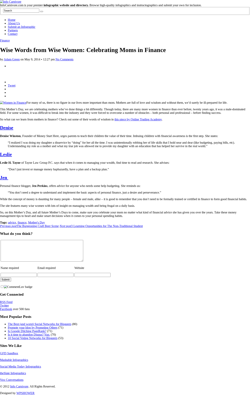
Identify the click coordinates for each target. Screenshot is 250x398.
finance (22, 222)
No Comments (64, 59)
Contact (12, 33)
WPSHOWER (25, 393)
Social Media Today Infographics (20, 366)
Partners (13, 30)
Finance (5, 40)
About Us (14, 23)
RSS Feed (6, 302)
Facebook (6, 309)
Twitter (4, 305)
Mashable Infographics (14, 360)
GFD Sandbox (9, 353)
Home (11, 19)
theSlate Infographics (13, 373)
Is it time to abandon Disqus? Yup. (29, 334)
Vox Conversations (11, 379)
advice (12, 222)
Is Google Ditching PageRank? (27, 331)
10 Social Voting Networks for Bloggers (32, 338)
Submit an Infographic (21, 26)
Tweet (11, 85)
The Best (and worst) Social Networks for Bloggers (39, 324)
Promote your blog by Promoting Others (32, 327)
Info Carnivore (19, 386)
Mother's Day (36, 222)
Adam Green (12, 59)
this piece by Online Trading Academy (138, 119)
